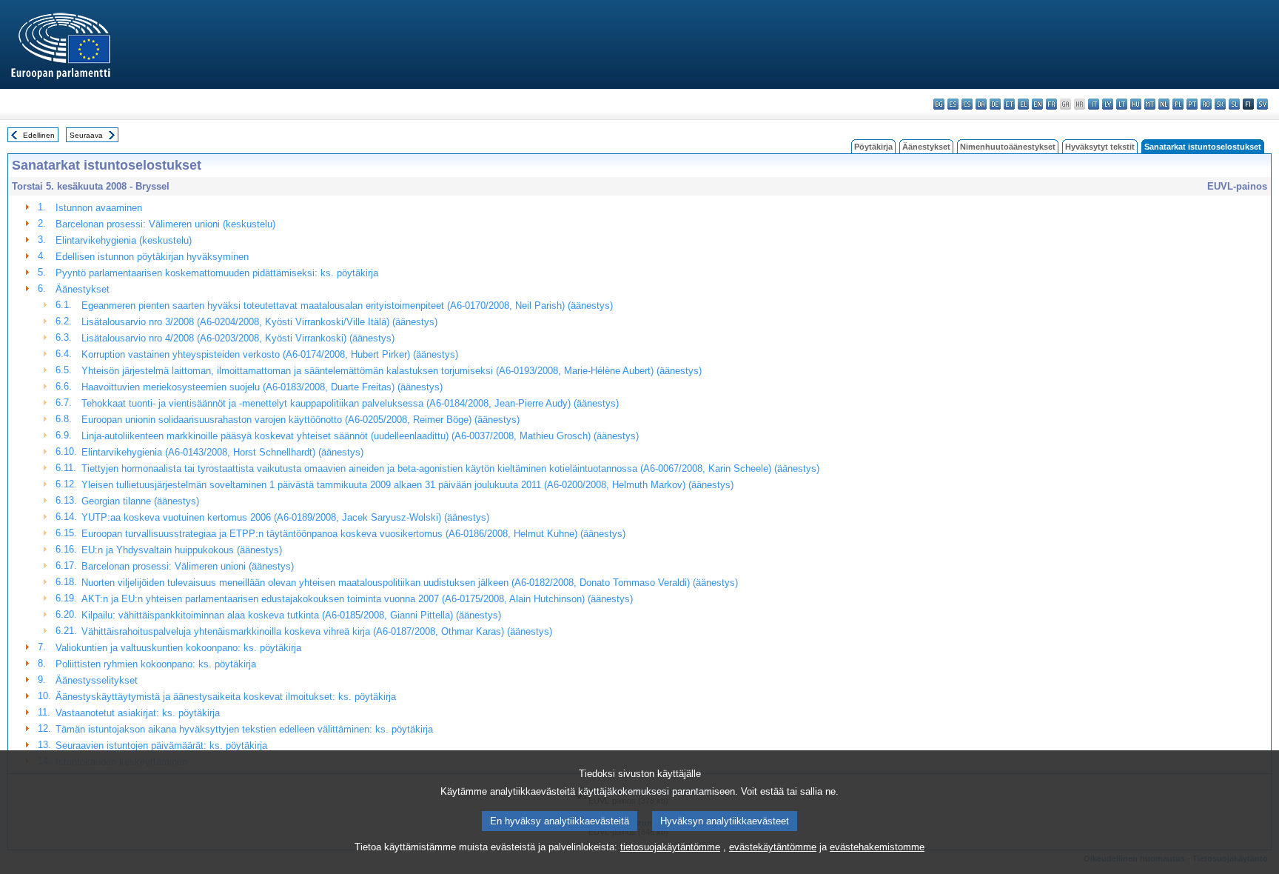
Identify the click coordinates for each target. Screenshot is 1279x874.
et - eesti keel (1009, 104)
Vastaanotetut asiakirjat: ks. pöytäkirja (138, 712)
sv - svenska (1262, 104)
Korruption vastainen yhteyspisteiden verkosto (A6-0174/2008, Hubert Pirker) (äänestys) (269, 354)
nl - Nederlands (1163, 104)
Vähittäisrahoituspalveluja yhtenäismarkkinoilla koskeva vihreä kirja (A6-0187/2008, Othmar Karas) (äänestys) (316, 631)
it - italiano (1093, 104)
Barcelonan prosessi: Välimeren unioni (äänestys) (187, 566)
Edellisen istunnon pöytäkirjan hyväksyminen (152, 256)
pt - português (1192, 104)
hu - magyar (1135, 104)
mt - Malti (1149, 104)
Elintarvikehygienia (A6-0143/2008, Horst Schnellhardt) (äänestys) (222, 452)
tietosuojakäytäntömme (670, 847)
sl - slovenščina (1234, 104)
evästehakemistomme (877, 847)
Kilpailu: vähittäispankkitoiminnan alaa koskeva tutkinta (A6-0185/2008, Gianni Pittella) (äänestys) (291, 615)
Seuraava (86, 135)
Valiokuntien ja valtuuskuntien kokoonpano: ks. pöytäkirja (178, 647)
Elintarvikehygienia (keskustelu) (124, 240)
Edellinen (39, 135)
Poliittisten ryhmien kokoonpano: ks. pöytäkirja (156, 664)
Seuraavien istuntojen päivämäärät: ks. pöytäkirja (161, 745)
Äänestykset (926, 146)
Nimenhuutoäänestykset (1007, 146)
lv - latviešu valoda (1107, 104)
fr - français (1051, 104)
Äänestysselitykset (97, 680)
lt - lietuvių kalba (1121, 104)
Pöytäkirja (873, 146)
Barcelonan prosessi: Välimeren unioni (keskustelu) (165, 224)
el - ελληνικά (1023, 104)
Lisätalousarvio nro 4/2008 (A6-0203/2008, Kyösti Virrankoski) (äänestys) (238, 338)
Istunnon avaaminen (99, 207)
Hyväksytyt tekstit (1100, 146)
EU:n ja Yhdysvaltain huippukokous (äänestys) (181, 550)
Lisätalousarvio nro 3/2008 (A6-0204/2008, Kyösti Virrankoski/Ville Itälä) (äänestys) (259, 321)
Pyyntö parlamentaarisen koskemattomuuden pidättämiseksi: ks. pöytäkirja (217, 272)
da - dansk (981, 104)
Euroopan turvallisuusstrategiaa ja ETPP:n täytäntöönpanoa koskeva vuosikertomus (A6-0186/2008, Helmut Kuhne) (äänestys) (353, 533)
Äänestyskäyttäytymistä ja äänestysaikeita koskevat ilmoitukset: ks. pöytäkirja (226, 696)
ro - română (1206, 104)
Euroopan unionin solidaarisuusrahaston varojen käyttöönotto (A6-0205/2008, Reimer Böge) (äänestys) (300, 419)
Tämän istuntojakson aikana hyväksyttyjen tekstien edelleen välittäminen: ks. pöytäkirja (244, 729)
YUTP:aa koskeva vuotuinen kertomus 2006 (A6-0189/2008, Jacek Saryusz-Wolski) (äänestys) (285, 517)
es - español (953, 104)
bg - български (938, 104)
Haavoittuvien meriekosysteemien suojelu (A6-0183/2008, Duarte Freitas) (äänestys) (262, 387)
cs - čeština (967, 104)
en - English (1037, 104)
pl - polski (1178, 104)
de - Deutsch (995, 104)
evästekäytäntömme (772, 847)
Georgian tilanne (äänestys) (140, 501)
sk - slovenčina (1220, 104)
